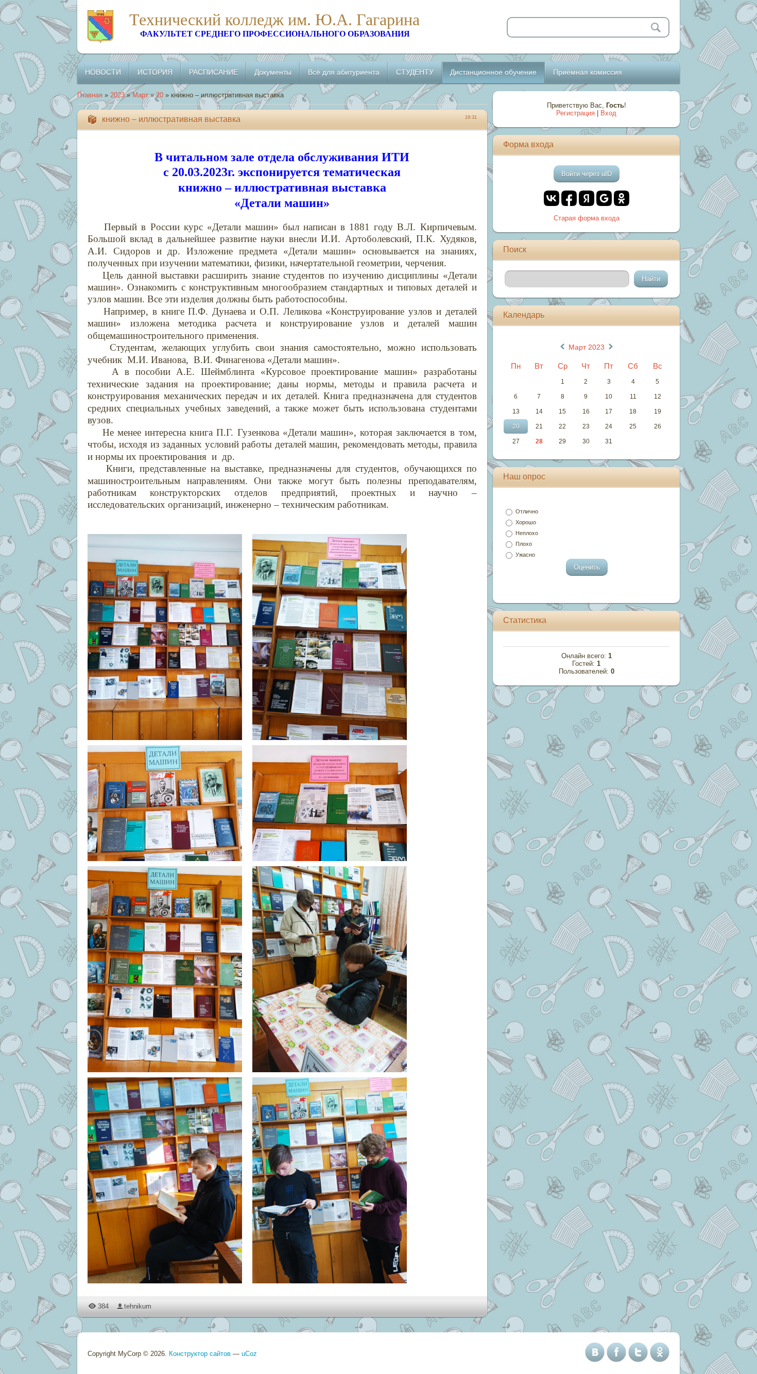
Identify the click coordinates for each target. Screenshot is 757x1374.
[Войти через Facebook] (569, 198)
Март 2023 (587, 347)
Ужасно (525, 555)
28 (539, 441)
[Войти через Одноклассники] (621, 198)
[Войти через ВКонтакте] (551, 198)
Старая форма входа (587, 218)
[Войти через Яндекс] (586, 198)
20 (159, 95)
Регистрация (575, 113)
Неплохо (526, 533)
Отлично (526, 511)
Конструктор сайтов (200, 1354)
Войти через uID (586, 174)
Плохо (523, 544)
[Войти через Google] (604, 198)
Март (140, 95)
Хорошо (525, 522)
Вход (608, 113)
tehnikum (137, 1306)
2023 (117, 95)
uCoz (249, 1354)
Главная (89, 95)
